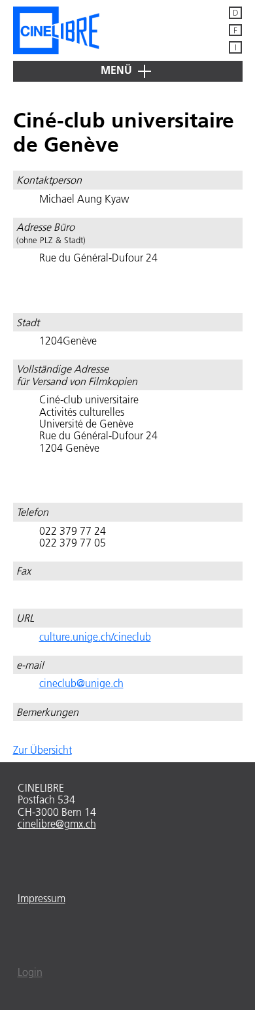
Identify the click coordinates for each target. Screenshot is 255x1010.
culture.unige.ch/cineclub (95, 636)
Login (30, 972)
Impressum (41, 898)
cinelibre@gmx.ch (57, 823)
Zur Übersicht (42, 749)
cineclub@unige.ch (81, 683)
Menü (118, 69)
